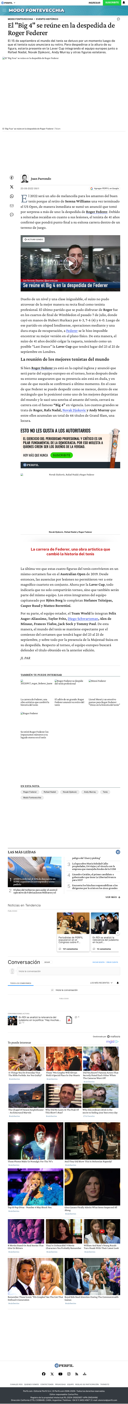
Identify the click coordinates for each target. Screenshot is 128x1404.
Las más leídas (22, 852)
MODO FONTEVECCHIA (20, 19)
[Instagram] (68, 1374)
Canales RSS (16, 1384)
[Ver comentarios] (118, 19)
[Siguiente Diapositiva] (118, 933)
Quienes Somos (31, 1384)
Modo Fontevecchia (32, 797)
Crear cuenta (112, 962)
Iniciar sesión (99, 962)
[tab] (21, 983)
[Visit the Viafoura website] (113, 1036)
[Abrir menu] (3, 10)
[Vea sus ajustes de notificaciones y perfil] (123, 2)
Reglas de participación (87, 1384)
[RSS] (76, 1374)
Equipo (70, 1384)
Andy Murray (90, 792)
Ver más (111, 897)
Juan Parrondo (41, 178)
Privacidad (60, 1384)
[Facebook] (43, 1374)
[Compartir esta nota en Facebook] (12, 177)
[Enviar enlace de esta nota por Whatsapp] (12, 196)
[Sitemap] (84, 1374)
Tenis (105, 792)
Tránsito (104, 1384)
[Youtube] (60, 1374)
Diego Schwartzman (83, 618)
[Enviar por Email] (12, 206)
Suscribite (112, 2)
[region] (64, 1000)
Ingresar (94, 2)
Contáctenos (47, 1384)
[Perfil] (64, 1366)
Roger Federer (30, 792)
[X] (52, 1374)
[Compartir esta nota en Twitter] (12, 187)
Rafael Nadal (50, 792)
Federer (72, 330)
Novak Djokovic (74, 410)
